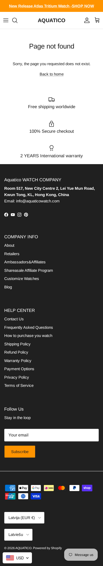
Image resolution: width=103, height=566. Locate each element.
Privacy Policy (16, 377)
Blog (8, 287)
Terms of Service (19, 385)
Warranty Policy (17, 360)
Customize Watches (21, 278)
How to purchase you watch (28, 335)
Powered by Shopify (47, 548)
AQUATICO (23, 548)
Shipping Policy (17, 344)
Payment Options (19, 369)
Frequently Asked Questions (28, 327)
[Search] (17, 20)
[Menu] (6, 20)
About (9, 245)
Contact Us (14, 319)
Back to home (52, 74)
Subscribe (20, 451)
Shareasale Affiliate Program (28, 270)
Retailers (12, 253)
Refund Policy (16, 352)
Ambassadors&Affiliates (25, 262)
